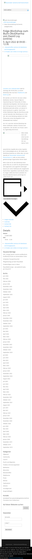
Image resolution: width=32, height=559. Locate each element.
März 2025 (6, 310)
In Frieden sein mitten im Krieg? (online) (16, 51)
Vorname (7, 517)
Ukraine (5, 486)
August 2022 (6, 379)
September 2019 (7, 447)
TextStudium (6, 483)
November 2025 (7, 289)
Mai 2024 (5, 331)
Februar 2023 (7, 368)
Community (6, 457)
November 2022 (7, 373)
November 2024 (7, 321)
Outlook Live (7, 226)
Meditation (6, 467)
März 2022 (6, 392)
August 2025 (6, 297)
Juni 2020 (5, 426)
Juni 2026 (5, 276)
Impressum (9, 544)
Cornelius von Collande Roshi (11, 88)
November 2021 (7, 397)
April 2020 (6, 431)
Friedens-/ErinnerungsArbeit (11, 465)
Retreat (5, 480)
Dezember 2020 (7, 418)
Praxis (4, 478)
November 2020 (7, 421)
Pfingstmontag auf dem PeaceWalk (13, 262)
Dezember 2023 (7, 344)
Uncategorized (7, 488)
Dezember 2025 (7, 286)
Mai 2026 (5, 278)
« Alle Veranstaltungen (9, 22)
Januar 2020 (6, 439)
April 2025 (6, 307)
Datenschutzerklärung (20, 544)
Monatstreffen (7, 472)
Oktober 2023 (7, 350)
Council (5, 459)
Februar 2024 (7, 339)
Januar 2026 (6, 284)
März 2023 (6, 365)
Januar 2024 (6, 342)
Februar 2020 (7, 437)
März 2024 (6, 336)
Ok (9, 558)
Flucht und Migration (9, 462)
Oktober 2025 (7, 292)
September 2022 (7, 376)
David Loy (6, 94)
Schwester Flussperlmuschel (11, 259)
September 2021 (7, 402)
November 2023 (7, 347)
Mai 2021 (5, 410)
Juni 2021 (5, 408)
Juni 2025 (5, 302)
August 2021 (6, 405)
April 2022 (6, 389)
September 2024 (7, 326)
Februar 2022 (7, 394)
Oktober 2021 (7, 400)
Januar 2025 (6, 315)
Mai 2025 (5, 305)
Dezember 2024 (7, 318)
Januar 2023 (6, 371)
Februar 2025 (7, 313)
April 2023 (6, 363)
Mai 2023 (5, 360)
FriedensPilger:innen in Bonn (11, 264)
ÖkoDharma (21, 92)
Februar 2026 (7, 281)
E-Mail (7, 523)
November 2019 (7, 442)
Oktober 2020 (7, 423)
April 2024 (6, 334)
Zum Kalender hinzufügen (10, 198)
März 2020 (6, 434)
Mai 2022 (5, 386)
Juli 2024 (5, 328)
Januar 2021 (6, 415)
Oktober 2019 (7, 444)
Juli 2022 (5, 381)
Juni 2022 (5, 384)
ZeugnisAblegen (7, 491)
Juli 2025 (5, 299)
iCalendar (7, 222)
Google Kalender (9, 219)
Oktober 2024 (7, 323)
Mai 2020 (5, 429)
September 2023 (7, 352)
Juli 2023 (5, 355)
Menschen (6, 470)
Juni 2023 (5, 357)
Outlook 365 (7, 224)
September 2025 (7, 294)
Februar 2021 (7, 413)
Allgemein (6, 454)
